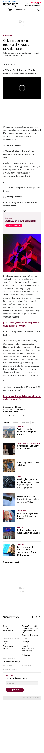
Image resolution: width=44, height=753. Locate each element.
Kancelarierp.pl (27, 651)
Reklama (6, 642)
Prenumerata (8, 646)
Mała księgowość (28, 648)
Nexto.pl (25, 646)
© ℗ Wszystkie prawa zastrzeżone (15, 409)
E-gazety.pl (26, 644)
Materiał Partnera (22, 510)
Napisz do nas (8, 631)
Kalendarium (26, 665)
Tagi (32, 422)
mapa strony (7, 665)
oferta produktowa (10, 669)
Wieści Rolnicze (27, 653)
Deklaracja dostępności (30, 635)
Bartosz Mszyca (9, 64)
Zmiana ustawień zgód (30, 628)
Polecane (16, 422)
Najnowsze (25, 422)
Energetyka (7, 35)
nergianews (20, 10)
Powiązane (6, 422)
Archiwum (6, 648)
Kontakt (6, 628)
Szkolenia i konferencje (11, 662)
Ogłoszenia (7, 644)
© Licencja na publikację (12, 407)
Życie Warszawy (28, 655)
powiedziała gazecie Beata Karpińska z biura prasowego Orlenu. (21, 324)
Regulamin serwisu (29, 631)
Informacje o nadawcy (30, 633)
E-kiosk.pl (25, 642)
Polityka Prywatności (29, 626)
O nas (5, 626)
